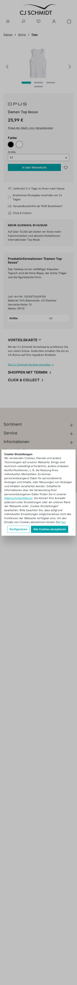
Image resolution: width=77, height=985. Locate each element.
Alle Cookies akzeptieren (49, 529)
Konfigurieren (18, 529)
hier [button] (63, 522)
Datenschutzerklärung (18, 498)
